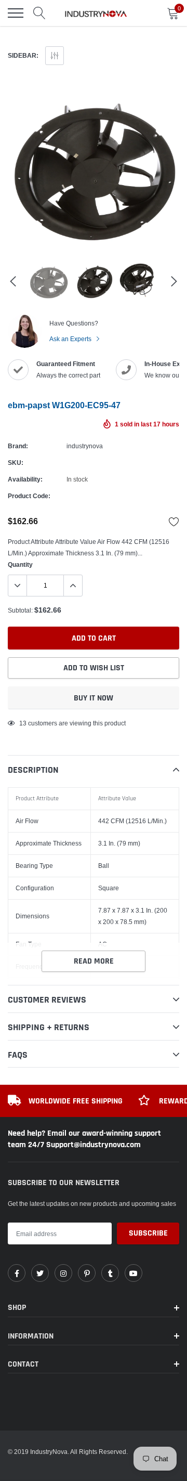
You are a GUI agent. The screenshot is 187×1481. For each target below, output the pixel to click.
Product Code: (29, 496)
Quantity (20, 564)
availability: (25, 479)
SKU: (15, 462)
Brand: (18, 446)
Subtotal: (20, 610)
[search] (39, 13)
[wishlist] (174, 521)
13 (22, 723)
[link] (16, 1273)
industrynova (84, 446)
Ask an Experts (71, 339)
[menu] (15, 13)
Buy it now (93, 698)
